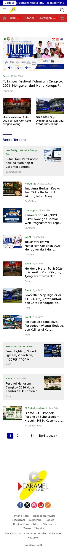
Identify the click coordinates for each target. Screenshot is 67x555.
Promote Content (16, 346)
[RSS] (48, 505)
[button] (5, 10)
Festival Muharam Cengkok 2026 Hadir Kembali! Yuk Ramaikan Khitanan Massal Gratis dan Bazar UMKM (22, 391)
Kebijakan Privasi (44, 516)
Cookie (50, 520)
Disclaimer (18, 520)
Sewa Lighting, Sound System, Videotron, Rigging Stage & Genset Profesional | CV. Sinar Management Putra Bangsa (22, 360)
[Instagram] (34, 505)
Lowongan (8, 91)
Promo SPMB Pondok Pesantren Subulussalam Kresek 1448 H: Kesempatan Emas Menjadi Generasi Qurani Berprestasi (44, 420)
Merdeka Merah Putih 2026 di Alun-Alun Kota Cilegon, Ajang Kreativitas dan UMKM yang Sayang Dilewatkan (17, 121)
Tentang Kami (20, 516)
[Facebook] (20, 505)
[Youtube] (41, 505)
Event (6, 76)
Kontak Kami (21, 524)
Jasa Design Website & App (21, 150)
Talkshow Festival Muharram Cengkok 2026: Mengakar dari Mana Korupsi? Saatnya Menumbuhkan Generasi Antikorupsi (33, 87)
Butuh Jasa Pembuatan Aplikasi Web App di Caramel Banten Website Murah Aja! (22, 164)
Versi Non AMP (33, 545)
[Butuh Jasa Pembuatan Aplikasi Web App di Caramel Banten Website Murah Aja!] (52, 160)
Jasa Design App (13, 171)
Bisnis (9, 154)
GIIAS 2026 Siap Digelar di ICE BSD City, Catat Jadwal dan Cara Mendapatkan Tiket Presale (50, 121)
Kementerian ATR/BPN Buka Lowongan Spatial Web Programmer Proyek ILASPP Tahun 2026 (43, 220)
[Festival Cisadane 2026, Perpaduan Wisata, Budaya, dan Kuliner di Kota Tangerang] (12, 325)
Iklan (36, 524)
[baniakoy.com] (17, 10)
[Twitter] (27, 505)
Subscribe (35, 520)
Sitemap (48, 524)
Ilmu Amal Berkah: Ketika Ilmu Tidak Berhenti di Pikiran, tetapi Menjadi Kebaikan (42, 194)
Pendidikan (30, 201)
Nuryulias (30, 183)
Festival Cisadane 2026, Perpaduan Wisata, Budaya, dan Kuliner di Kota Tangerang (44, 327)
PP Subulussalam (34, 408)
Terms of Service (33, 528)
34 (32, 436)
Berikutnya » (48, 436)
